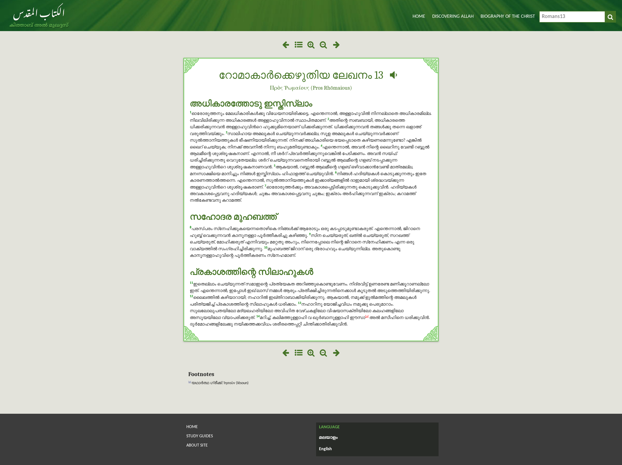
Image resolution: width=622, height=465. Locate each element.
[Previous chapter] (285, 45)
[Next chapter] (336, 45)
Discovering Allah (453, 16)
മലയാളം (328, 437)
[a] (367, 316)
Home (419, 16)
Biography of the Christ (508, 16)
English (325, 449)
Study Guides (199, 436)
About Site (197, 445)
